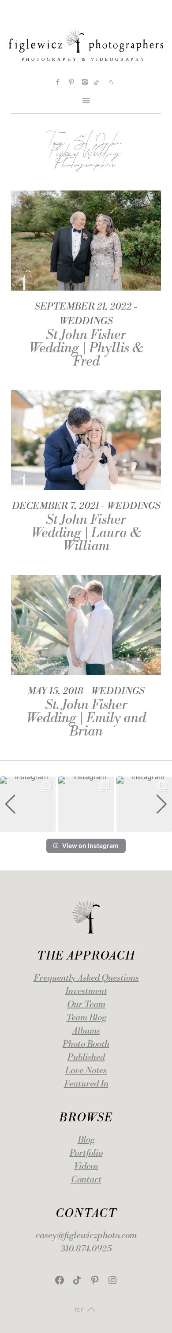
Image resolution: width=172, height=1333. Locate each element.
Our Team (86, 1004)
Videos (86, 1166)
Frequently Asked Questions (86, 978)
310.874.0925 (86, 1249)
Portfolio (86, 1153)
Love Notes (86, 1070)
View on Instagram (90, 845)
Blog (86, 1140)
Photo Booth (86, 1044)
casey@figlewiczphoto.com (86, 1235)
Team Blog (86, 1017)
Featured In (86, 1084)
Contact (86, 1179)
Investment (86, 991)
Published (86, 1057)
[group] (28, 804)
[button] (86, 826)
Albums (86, 1031)
